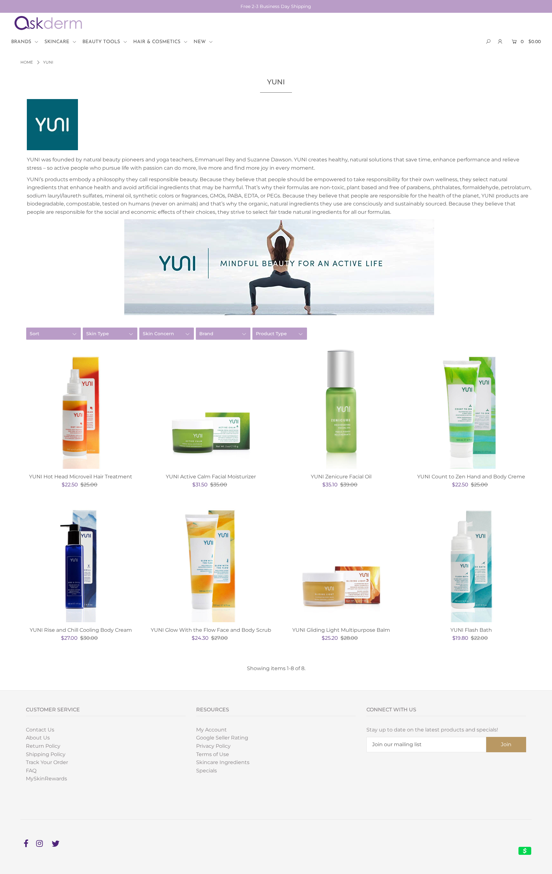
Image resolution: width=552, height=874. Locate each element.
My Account (211, 730)
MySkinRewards (46, 779)
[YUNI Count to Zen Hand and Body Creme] (471, 408)
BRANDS (22, 42)
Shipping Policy (45, 754)
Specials (206, 771)
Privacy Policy (213, 746)
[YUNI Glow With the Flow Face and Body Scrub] (211, 561)
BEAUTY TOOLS (102, 42)
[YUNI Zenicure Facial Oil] (341, 408)
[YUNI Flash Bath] (471, 561)
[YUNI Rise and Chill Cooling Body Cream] (80, 561)
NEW (200, 42)
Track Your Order (47, 762)
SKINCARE (57, 42)
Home (26, 62)
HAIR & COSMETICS (157, 42)
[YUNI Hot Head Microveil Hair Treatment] (80, 408)
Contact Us (40, 730)
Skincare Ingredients (222, 762)
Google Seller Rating (222, 738)
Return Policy (43, 746)
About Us (38, 738)
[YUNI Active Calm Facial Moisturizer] (211, 408)
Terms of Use (212, 754)
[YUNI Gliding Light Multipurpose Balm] (341, 561)
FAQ (31, 771)
